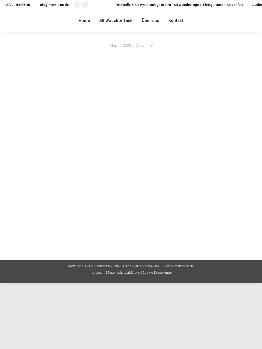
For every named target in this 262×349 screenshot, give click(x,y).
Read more (24, 239)
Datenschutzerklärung (124, 272)
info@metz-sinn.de (54, 5)
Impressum (97, 272)
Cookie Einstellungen (158, 272)
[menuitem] (84, 21)
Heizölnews (26, 80)
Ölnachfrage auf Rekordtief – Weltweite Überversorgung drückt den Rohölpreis (57, 164)
